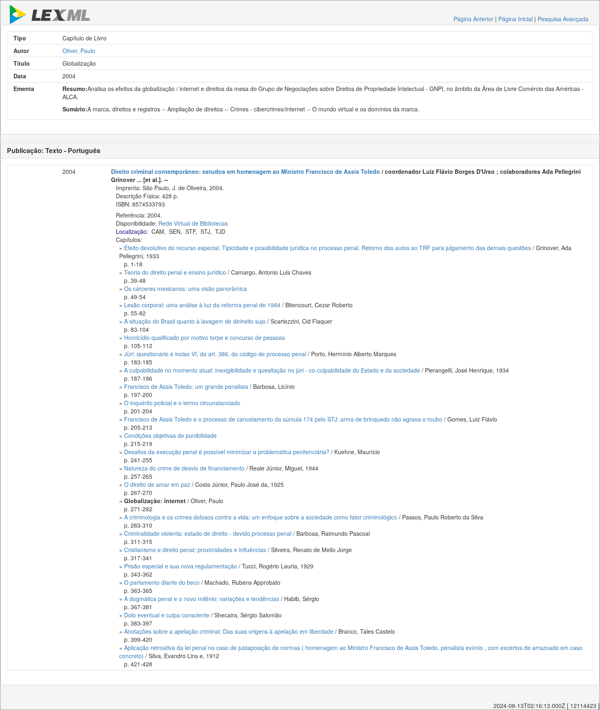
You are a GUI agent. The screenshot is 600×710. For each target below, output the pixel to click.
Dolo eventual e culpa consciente (166, 615)
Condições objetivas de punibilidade (170, 435)
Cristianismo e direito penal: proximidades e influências (195, 550)
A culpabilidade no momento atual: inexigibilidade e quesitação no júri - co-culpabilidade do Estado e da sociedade (272, 370)
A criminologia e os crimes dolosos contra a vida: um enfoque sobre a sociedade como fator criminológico (260, 517)
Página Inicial (515, 19)
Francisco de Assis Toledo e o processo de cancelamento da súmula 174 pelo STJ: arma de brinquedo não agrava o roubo (283, 419)
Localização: (132, 231)
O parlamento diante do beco (162, 582)
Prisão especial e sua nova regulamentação (180, 566)
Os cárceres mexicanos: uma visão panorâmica (185, 288)
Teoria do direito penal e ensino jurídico (175, 272)
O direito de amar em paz (157, 484)
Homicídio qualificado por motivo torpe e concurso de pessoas (204, 337)
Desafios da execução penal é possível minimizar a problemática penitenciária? (226, 452)
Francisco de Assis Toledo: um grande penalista (186, 386)
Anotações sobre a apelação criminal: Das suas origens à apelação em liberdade (228, 631)
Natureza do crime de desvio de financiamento (184, 468)
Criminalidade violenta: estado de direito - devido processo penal (207, 533)
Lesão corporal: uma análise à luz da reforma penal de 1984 (202, 305)
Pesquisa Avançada (563, 19)
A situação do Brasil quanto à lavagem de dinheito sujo (195, 321)
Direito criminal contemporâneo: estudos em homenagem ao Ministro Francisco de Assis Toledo (245, 171)
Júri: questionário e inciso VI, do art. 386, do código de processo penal (215, 354)
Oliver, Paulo (78, 51)
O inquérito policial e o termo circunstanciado (182, 403)
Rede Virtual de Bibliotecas (193, 223)
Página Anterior (473, 19)
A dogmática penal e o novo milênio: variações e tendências (201, 599)
